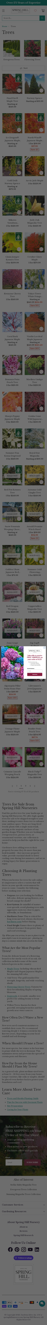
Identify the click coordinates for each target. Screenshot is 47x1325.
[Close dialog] (44, 648)
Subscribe (34, 674)
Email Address (30, 668)
